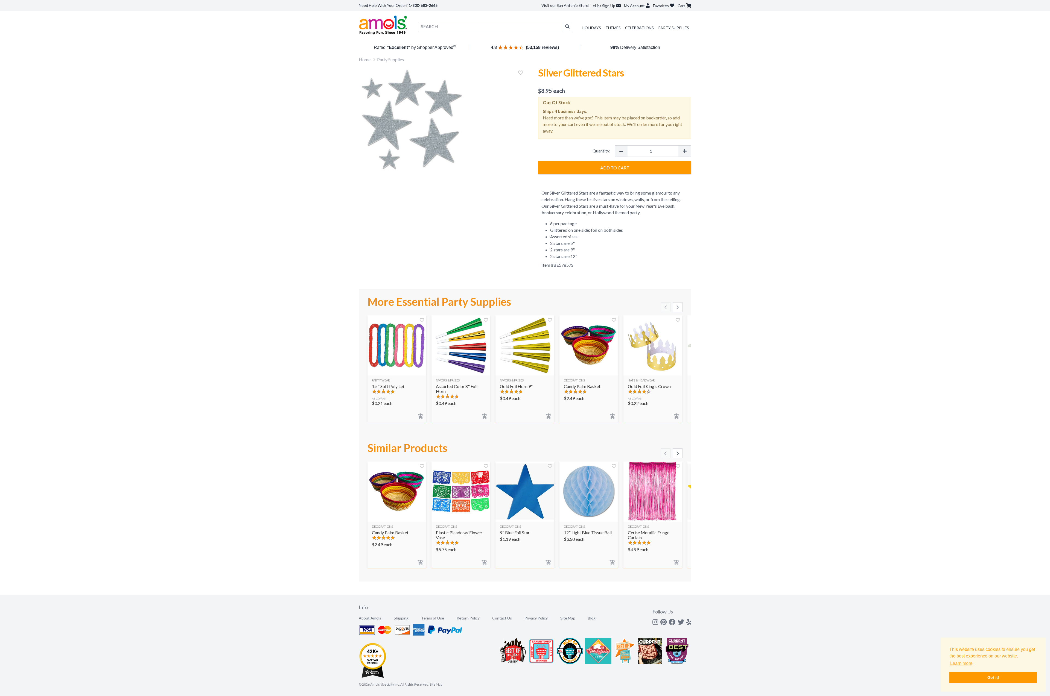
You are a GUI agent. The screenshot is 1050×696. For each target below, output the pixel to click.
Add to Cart (614, 167)
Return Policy (468, 618)
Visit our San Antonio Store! (565, 5)
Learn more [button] (961, 663)
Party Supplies (673, 27)
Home (365, 59)
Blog (592, 618)
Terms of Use (432, 618)
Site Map (567, 618)
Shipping (401, 618)
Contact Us (502, 618)
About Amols (370, 618)
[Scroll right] (677, 307)
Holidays (591, 27)
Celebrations (639, 27)
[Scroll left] (665, 307)
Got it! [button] (993, 677)
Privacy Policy (536, 618)
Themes (613, 27)
